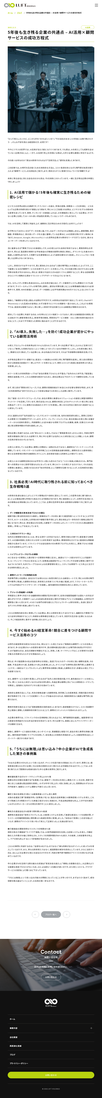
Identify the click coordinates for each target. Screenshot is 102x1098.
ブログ (12, 1054)
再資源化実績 (16, 1046)
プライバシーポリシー (19, 1063)
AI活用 (87, 27)
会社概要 (14, 1037)
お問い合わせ (51, 977)
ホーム (12, 1019)
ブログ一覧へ (51, 914)
